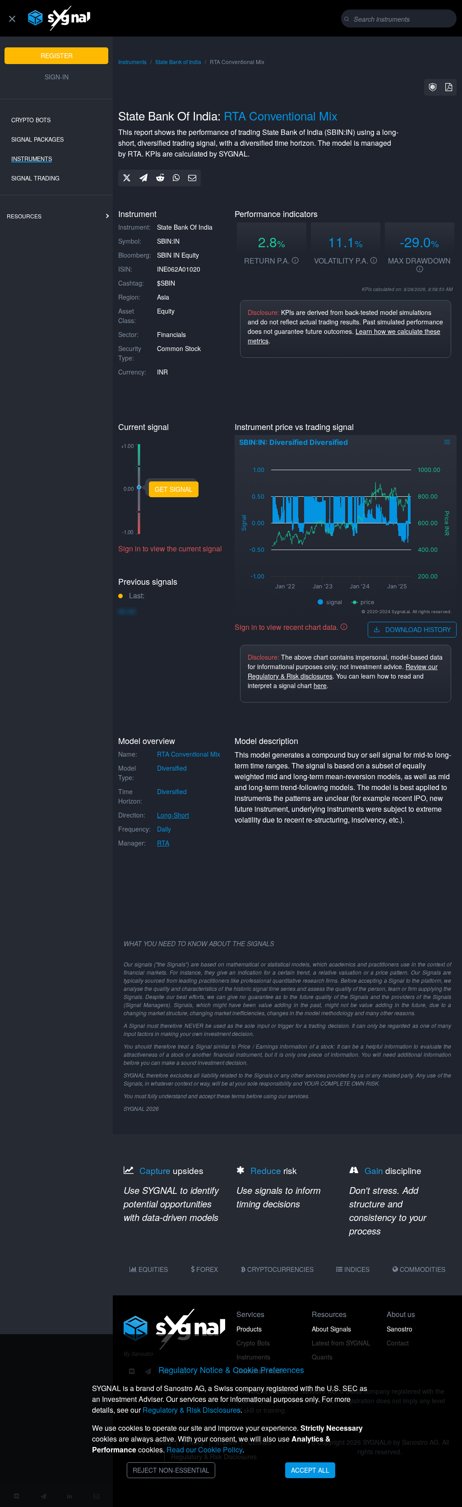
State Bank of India (178, 61)
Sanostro (399, 1328)
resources (24, 216)
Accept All (310, 1470)
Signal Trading (35, 178)
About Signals (331, 1328)
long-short (173, 814)
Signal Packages (37, 139)
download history (417, 629)
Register (57, 55)
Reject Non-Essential (171, 1470)
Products (249, 1328)
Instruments (31, 159)
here (320, 685)
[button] (432, 87)
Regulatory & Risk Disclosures (191, 1410)
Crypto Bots (31, 120)
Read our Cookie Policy (204, 1449)
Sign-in (57, 76)
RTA (163, 842)
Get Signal (174, 489)
